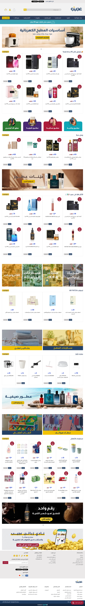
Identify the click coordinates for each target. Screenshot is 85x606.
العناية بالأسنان (68, 597)
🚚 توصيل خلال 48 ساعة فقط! (73, 52)
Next (80, 37)
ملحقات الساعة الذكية (32, 594)
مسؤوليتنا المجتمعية (51, 557)
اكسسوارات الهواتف (33, 592)
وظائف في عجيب (52, 562)
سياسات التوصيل (79, 560)
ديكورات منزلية (57, 596)
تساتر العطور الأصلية (78, 590)
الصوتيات (46, 590)
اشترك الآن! (5, 562)
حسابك (81, 555)
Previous (4, 37)
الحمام (58, 592)
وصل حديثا (79, 135)
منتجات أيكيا (79, 354)
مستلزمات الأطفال (76, 439)
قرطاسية (24, 594)
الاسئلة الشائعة (79, 559)
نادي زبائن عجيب (52, 559)
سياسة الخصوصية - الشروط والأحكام (11, 601)
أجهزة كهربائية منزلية (55, 594)
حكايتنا (54, 555)
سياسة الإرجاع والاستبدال (78, 562)
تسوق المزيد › (5, 51)
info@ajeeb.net (39, 559)
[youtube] (27, 556)
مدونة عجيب (53, 560)
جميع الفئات (16, 18)
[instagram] (17, 556)
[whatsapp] (14, 556)
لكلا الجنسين (79, 598)
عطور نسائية (79, 592)
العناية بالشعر (68, 595)
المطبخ (58, 590)
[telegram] (24, 556)
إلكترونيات (37, 18)
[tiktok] (22, 556)
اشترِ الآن (70, 81)
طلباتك (81, 557)
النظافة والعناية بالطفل (21, 592)
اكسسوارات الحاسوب (32, 590)
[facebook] (19, 556)
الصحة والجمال (58, 18)
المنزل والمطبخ (47, 18)
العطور (68, 18)
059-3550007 (39, 557)
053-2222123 (39, 555)
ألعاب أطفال (23, 590)
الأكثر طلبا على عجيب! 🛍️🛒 (74, 194)
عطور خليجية (79, 596)
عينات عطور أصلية (78, 18)
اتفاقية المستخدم (79, 564)
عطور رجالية (79, 594)
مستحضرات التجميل (67, 590)
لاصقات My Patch (76, 290)
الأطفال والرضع (27, 18)
